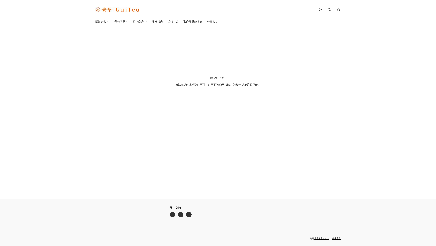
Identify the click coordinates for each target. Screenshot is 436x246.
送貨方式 (173, 21)
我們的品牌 (121, 21)
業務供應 (157, 21)
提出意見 (336, 238)
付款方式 (212, 21)
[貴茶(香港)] (117, 9)
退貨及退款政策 (192, 21)
